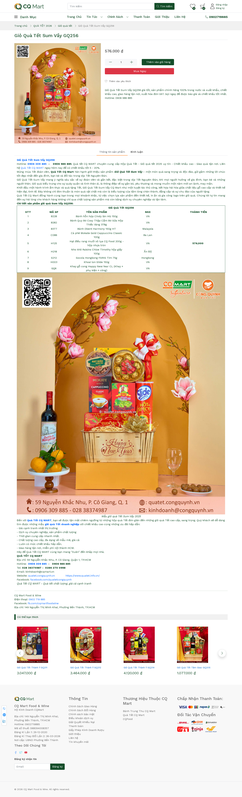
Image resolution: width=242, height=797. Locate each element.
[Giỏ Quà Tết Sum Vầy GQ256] (57, 93)
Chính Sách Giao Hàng (83, 706)
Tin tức (91, 16)
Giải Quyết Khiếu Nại (82, 722)
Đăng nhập (222, 4)
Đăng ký (220, 8)
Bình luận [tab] (137, 151)
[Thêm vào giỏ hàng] (47, 662)
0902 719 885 (37, 599)
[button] (222, 653)
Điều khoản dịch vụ (81, 718)
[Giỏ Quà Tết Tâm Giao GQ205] (201, 645)
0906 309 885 (36, 163)
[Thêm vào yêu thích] (35, 662)
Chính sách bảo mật (81, 714)
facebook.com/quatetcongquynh (51, 579)
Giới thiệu (75, 734)
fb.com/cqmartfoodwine (43, 603)
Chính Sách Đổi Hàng (82, 710)
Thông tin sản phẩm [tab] (112, 151)
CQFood (128, 719)
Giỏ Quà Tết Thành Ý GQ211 (32, 667)
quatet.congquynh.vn (41, 575)
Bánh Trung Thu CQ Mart (139, 711)
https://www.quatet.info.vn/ (83, 575)
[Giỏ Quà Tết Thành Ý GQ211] (41, 645)
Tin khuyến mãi (79, 741)
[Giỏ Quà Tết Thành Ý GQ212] (94, 645)
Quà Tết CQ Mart (133, 715)
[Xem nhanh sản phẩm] (41, 662)
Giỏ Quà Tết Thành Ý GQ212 (85, 667)
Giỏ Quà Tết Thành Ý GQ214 (139, 667)
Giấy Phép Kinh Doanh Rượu (86, 730)
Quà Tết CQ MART (32, 167)
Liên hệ (179, 16)
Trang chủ (74, 16)
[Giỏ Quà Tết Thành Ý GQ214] (148, 645)
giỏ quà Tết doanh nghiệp (62, 524)
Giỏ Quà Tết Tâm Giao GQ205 (193, 667)
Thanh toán (76, 726)
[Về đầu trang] (233, 777)
